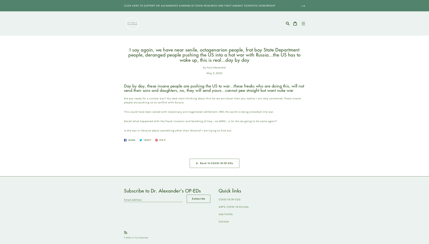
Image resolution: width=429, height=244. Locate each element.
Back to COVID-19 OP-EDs (216, 163)
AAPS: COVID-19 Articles (234, 206)
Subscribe (198, 198)
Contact (224, 221)
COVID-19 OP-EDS (230, 199)
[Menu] (303, 23)
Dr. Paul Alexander (140, 237)
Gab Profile (226, 214)
